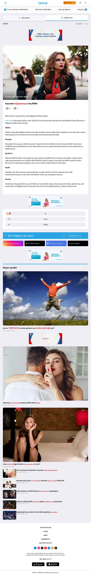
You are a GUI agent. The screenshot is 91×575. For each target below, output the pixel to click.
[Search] (85, 3)
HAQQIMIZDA (45, 539)
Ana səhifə (79, 24)
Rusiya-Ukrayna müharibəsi (17, 9)
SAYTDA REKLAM (45, 527)
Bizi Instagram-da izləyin (13, 243)
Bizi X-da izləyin (75, 243)
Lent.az (8, 120)
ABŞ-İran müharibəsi (43, 9)
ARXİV (45, 535)
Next (86, 9)
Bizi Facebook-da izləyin (56, 243)
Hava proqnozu (64, 9)
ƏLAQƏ (45, 531)
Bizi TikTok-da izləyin (33, 243)
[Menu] (6, 3)
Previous (5, 9)
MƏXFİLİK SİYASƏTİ (45, 543)
